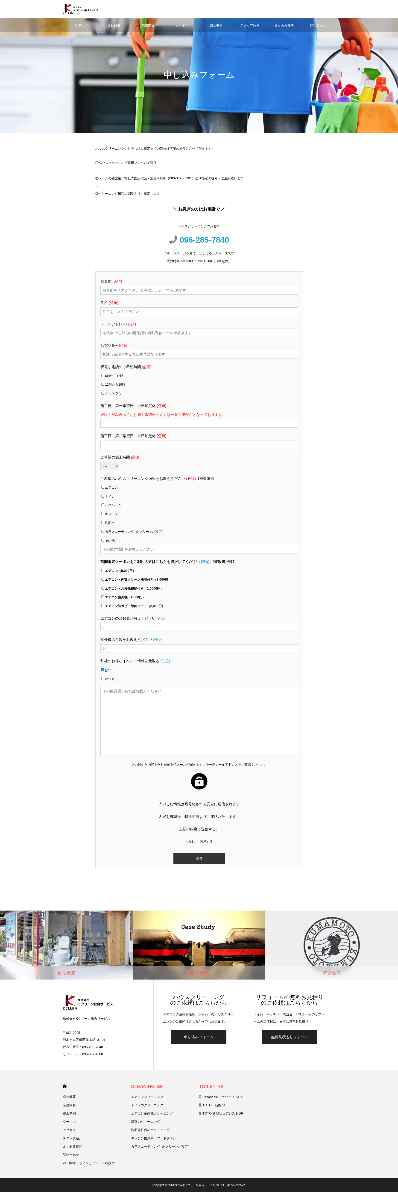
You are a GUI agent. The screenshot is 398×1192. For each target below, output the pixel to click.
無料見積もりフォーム (289, 1037)
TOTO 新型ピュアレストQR (222, 1113)
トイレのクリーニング (147, 1105)
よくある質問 (72, 1146)
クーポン (182, 25)
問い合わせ (318, 25)
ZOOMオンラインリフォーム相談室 (89, 1163)
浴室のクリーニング (145, 1121)
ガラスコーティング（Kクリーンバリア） (161, 1146)
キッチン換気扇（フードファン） (155, 1138)
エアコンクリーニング (147, 1097)
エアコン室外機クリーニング (152, 1113)
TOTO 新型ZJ (213, 1105)
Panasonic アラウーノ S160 (222, 1097)
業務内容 (148, 25)
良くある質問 (284, 25)
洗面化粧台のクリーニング (150, 1130)
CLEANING (147, 1086)
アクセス (69, 1130)
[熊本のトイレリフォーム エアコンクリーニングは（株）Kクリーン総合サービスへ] (81, 9)
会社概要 (114, 25)
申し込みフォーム (199, 1037)
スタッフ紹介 (250, 25)
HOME (80, 25)
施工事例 (216, 25)
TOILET (211, 1086)
